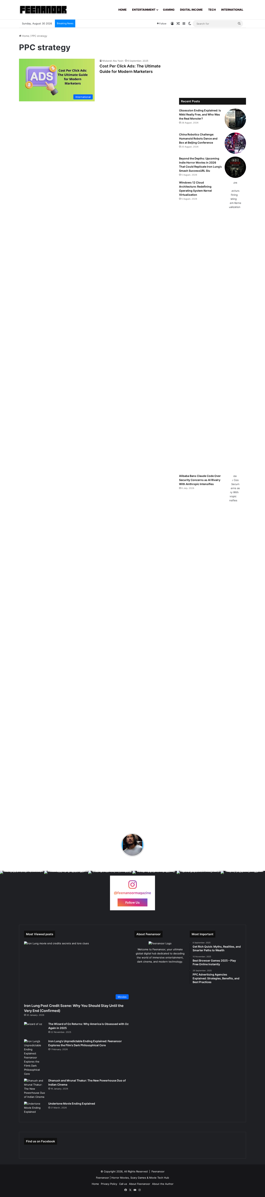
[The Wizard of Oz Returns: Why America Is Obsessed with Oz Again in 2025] (34, 1029)
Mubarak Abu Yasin (112, 60)
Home (122, 9)
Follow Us (132, 902)
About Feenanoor (139, 1183)
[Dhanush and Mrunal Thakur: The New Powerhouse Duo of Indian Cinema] (34, 1089)
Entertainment (143, 9)
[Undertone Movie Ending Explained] (34, 1109)
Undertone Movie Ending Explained (71, 1103)
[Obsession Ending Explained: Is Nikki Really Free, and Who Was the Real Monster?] (235, 119)
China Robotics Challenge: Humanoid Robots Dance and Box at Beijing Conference (198, 138)
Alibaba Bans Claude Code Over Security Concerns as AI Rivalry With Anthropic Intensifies (200, 480)
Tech (212, 9)
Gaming (169, 9)
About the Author (162, 1183)
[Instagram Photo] (22, 893)
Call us (123, 1183)
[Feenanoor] (43, 10)
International (232, 9)
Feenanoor (158, 1171)
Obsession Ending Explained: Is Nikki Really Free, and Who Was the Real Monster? (200, 114)
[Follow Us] (132, 886)
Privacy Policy (109, 1183)
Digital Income (191, 9)
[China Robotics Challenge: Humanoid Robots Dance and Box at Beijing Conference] (235, 143)
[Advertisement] (212, 61)
